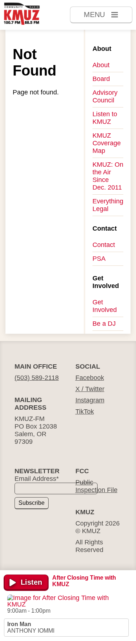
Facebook (89, 377)
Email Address (37, 478)
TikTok (84, 411)
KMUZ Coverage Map (106, 143)
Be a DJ (104, 323)
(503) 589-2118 (37, 377)
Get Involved (104, 306)
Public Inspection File (96, 486)
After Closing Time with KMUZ (84, 581)
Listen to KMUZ (104, 117)
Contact (103, 244)
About (101, 65)
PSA (99, 258)
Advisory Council (105, 96)
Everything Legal (107, 205)
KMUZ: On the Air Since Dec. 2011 (107, 176)
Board (101, 78)
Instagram (89, 400)
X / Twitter (89, 389)
